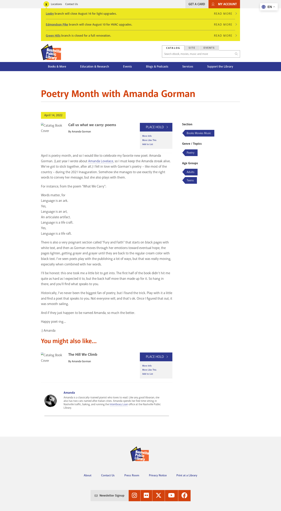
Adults (190, 172)
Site (192, 47)
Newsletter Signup (112, 495)
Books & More (57, 67)
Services (187, 67)
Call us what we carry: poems (92, 125)
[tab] (173, 47)
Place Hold (155, 127)
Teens (190, 180)
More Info (147, 136)
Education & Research (94, 67)
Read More (224, 14)
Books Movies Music (199, 133)
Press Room (131, 475)
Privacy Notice (158, 475)
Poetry (190, 152)
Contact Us (71, 4)
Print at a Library (186, 475)
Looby (50, 14)
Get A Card (196, 4)
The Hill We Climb (82, 354)
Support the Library (220, 67)
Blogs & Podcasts (157, 67)
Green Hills (53, 36)
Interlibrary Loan (119, 404)
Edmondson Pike (57, 25)
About (87, 475)
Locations (56, 4)
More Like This (149, 140)
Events (209, 47)
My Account (227, 4)
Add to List (147, 144)
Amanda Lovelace (100, 161)
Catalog (173, 48)
